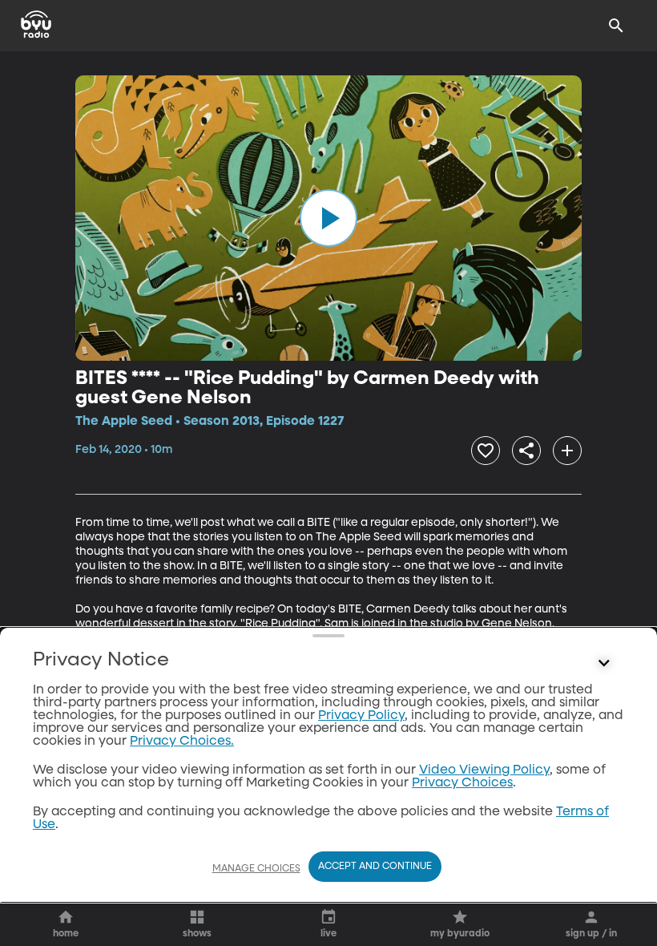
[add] (567, 450)
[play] (328, 218)
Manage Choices (256, 869)
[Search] (616, 25)
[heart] (485, 450)
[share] (526, 450)
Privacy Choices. (182, 741)
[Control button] (604, 664)
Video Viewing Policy (484, 770)
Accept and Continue (375, 866)
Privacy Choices (462, 783)
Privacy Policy (361, 716)
